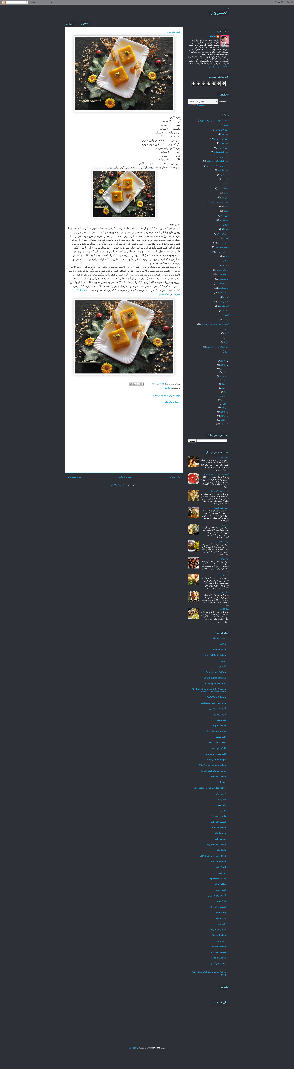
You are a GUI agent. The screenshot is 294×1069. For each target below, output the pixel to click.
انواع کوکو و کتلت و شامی (217, 161)
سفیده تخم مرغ (222, 252)
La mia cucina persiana (215, 678)
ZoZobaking (220, 912)
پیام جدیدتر (175, 476)
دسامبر (223, 368)
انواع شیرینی (223, 147)
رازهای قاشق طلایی (217, 816)
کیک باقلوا (164, 293)
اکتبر (224, 372)
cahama (222, 644)
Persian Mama (219, 827)
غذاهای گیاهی (223, 270)
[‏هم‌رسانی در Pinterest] (130, 384)
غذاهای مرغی (223, 274)
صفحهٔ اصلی (125, 476)
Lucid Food (220, 867)
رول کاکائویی (223, 609)
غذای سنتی (224, 279)
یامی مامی (221, 941)
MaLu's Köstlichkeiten (215, 655)
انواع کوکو (224, 157)
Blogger (133, 1048)
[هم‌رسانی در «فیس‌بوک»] (133, 384)
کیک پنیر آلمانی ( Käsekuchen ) (215, 474)
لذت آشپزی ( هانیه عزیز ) (215, 754)
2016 (223, 365)
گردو (227, 329)
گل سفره (222, 666)
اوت (224, 380)
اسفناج (226, 125)
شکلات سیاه (220, 884)
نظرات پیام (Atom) (119, 484)
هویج (227, 351)
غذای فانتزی (223, 288)
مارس (223, 399)
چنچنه (223, 661)
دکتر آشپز (222, 805)
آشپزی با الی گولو (218, 822)
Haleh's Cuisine (218, 958)
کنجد (227, 315)
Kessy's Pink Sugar (216, 759)
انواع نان (225, 175)
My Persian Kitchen (216, 844)
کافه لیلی (222, 924)
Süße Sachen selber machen (212, 765)
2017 (223, 361)
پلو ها (226, 193)
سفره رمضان (223, 243)
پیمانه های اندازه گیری (219, 202)
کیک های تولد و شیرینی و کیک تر (215, 324)
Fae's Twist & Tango (216, 697)
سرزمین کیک (220, 839)
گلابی (226, 333)
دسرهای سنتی (223, 234)
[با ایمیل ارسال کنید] (142, 384)
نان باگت (225, 575)
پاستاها (226, 184)
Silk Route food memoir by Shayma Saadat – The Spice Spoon (209, 690)
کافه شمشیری (220, 737)
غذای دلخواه (220, 833)
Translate (201, 105)
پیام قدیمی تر (74, 476)
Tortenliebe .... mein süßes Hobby (210, 788)
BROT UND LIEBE (217, 742)
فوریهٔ (223, 403)
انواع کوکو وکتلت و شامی (218, 166)
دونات (226, 238)
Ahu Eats (221, 901)
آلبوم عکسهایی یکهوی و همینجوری (214, 120)
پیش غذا (225, 197)
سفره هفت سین (222, 247)
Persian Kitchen (218, 776)
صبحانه (226, 265)
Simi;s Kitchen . (218, 935)
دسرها (226, 229)
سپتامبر (222, 376)
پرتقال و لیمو (223, 188)
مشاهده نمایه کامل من (219, 67)
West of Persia (219, 946)
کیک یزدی (225, 457)
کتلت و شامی (223, 301)
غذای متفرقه (223, 292)
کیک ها (168, 388)
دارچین (226, 224)
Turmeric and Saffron (216, 672)
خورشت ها (224, 220)
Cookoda (221, 850)
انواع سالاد (224, 143)
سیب (226, 256)
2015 (223, 412)
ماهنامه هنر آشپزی (218, 963)
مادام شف (221, 720)
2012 (223, 424)
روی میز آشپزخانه (218, 952)
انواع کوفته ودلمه (221, 152)
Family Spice (219, 649)
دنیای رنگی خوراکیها (217, 929)
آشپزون (219, 11)
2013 (223, 420)
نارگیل (226, 342)
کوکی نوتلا (224, 525)
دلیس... (222, 810)
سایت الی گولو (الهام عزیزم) (213, 771)
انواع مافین (224, 170)
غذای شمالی (223, 283)
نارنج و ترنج (221, 918)
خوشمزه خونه (220, 714)
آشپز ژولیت (221, 890)
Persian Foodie (218, 861)
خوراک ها (225, 215)
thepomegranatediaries (215, 683)
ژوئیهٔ (223, 384)
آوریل (223, 396)
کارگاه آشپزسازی (218, 748)
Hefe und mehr (219, 638)
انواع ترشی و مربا (221, 138)
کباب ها (225, 297)
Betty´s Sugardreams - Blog (213, 856)
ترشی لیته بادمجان (221, 508)
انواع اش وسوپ (222, 129)
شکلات (226, 261)
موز (227, 338)
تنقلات (226, 206)
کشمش (225, 310)
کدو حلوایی (224, 306)
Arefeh (213, 36)
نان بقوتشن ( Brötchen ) (218, 491)
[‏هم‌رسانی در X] (136, 384)
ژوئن (224, 388)
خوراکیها (222, 873)
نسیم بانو (222, 799)
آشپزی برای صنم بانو (217, 895)
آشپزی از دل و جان (218, 907)
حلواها (226, 211)
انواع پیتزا (224, 134)
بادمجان (225, 179)
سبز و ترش (221, 793)
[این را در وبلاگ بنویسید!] (139, 384)
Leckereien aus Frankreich (213, 703)
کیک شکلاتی (223, 541)
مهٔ (224, 392)
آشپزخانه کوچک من (217, 708)
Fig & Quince (219, 725)
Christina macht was (216, 731)
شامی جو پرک (223, 592)
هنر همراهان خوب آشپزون (217, 347)
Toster (223, 782)
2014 (223, 416)
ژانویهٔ (223, 407)
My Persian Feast (217, 878)
